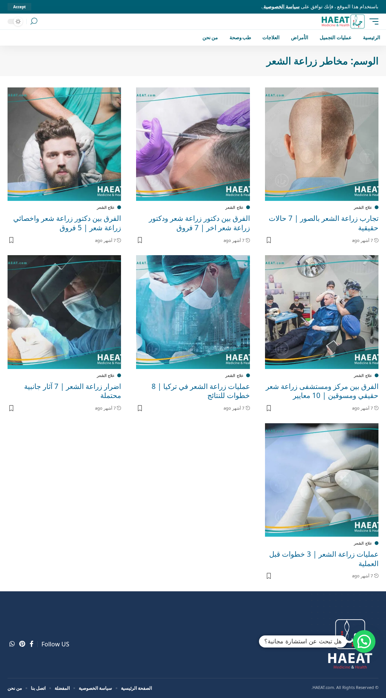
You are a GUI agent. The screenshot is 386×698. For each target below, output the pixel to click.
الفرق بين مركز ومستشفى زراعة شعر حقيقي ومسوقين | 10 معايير (322, 391)
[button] (364, 641)
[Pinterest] (22, 644)
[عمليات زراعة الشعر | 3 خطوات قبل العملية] (321, 480)
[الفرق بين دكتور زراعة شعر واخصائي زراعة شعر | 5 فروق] (64, 144)
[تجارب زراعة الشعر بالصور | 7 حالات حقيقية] (321, 144)
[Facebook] (31, 644)
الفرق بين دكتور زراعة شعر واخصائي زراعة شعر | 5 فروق (67, 223)
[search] (34, 21)
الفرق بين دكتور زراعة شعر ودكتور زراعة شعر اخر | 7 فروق (199, 223)
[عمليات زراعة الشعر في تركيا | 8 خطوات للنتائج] (193, 312)
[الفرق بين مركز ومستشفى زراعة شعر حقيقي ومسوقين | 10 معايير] (321, 312)
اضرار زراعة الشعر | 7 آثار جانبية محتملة (72, 391)
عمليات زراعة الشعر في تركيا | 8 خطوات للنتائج (201, 391)
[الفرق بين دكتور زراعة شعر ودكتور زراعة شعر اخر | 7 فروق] (193, 144)
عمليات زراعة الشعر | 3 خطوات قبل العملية (323, 558)
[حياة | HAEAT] (343, 21)
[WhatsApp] (12, 644)
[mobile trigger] (372, 21)
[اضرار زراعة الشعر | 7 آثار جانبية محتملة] (64, 312)
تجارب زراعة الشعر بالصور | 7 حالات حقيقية (323, 223)
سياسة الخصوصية (281, 6)
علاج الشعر (363, 207)
